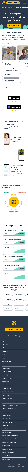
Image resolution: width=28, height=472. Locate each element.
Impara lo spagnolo (7, 392)
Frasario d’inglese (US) (8, 452)
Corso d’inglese (6, 419)
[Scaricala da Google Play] (14, 107)
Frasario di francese (7, 432)
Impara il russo (6, 381)
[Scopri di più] (25, 2)
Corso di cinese (6, 395)
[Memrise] (3, 2)
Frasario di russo (6, 446)
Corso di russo (6, 412)
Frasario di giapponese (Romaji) (10, 435)
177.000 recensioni (14, 103)
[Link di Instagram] (20, 336)
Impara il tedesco (6, 385)
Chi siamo (4, 341)
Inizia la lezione (14, 25)
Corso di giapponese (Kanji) (9, 402)
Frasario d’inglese (7, 456)
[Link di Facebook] (8, 336)
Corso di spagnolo (7, 425)
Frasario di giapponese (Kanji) (10, 439)
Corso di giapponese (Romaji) (10, 405)
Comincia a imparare (13, 2)
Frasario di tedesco (7, 449)
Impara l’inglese (6, 388)
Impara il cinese (6, 368)
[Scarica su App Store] (14, 98)
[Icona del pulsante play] (9, 52)
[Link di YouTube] (16, 336)
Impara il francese (7, 371)
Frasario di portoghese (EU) (9, 442)
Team (3, 358)
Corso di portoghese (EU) (9, 408)
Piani (3, 354)
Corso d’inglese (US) (7, 422)
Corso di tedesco (6, 415)
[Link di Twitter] (12, 336)
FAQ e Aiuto (5, 348)
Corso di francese (7, 398)
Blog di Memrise (6, 361)
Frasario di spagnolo (7, 459)
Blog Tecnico (5, 365)
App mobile (5, 351)
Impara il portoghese (7, 7)
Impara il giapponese (8, 375)
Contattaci (5, 344)
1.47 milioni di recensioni (14, 112)
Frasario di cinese (6, 429)
